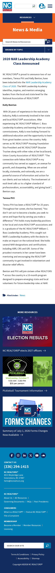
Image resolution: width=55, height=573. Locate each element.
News (22, 295)
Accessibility (23, 558)
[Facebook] (12, 455)
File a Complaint (11, 515)
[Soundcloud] (43, 455)
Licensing (8, 529)
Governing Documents (14, 501)
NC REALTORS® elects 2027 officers (22, 350)
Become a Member (12, 525)
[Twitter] (30, 455)
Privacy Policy (38, 554)
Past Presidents (41, 501)
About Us (8, 498)
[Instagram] (18, 455)
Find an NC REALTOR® (36, 512)
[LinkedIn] (24, 455)
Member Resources (32, 525)
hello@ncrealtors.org (14, 480)
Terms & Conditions (20, 554)
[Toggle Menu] (50, 6)
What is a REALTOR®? (13, 512)
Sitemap (36, 558)
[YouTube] (37, 455)
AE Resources (21, 498)
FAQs (29, 501)
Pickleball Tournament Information (23, 390)
